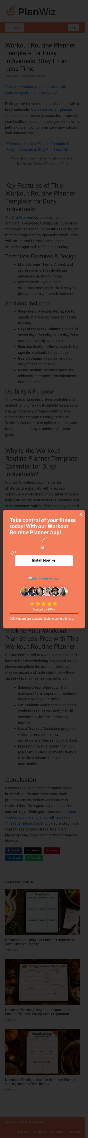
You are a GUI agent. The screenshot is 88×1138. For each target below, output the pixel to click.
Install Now (41, 560)
